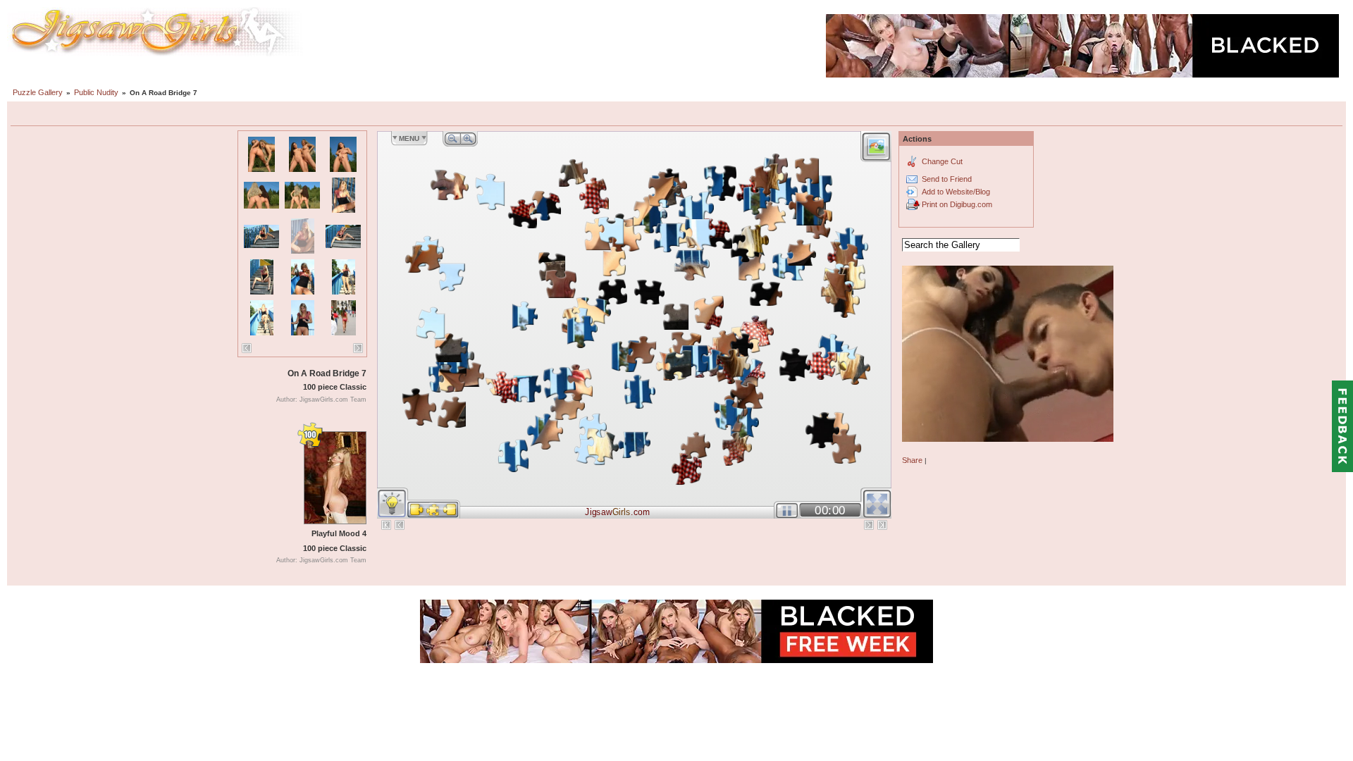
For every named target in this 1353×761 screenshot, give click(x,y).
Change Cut (942, 161)
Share (912, 460)
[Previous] (246, 348)
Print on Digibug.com (957, 204)
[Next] (358, 348)
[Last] (882, 525)
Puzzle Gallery (38, 92)
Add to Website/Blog (956, 191)
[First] (386, 525)
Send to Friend (947, 179)
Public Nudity (96, 92)
